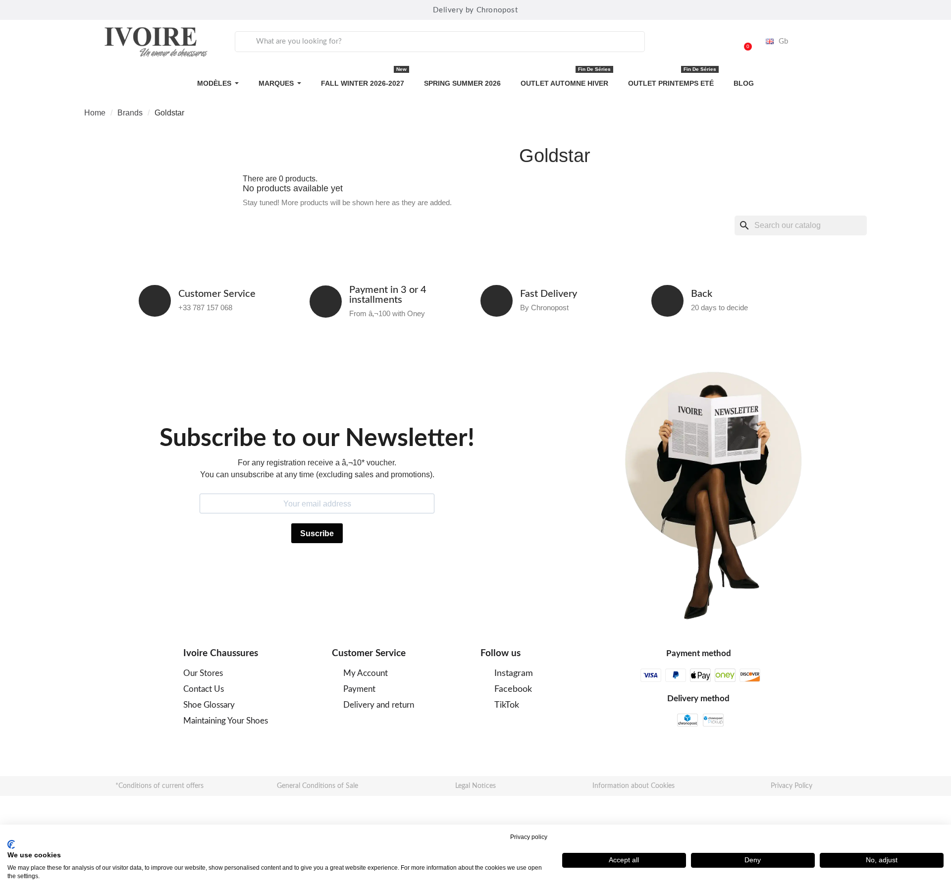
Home (95, 113)
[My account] (718, 41)
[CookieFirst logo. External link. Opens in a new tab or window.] (11, 844)
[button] (743, 42)
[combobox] (440, 42)
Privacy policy (528, 837)
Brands (130, 113)
